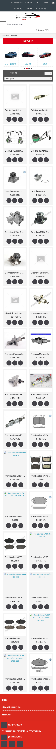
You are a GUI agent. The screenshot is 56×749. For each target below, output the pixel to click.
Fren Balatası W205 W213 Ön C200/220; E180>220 (15, 638)
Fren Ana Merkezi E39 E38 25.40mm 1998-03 (15, 354)
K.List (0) (13, 73)
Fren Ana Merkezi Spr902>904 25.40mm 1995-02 (41, 394)
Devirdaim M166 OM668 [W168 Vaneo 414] (15, 191)
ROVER (14, 35)
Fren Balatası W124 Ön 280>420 (41, 435)
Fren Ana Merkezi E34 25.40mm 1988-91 (41, 313)
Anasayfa (5, 35)
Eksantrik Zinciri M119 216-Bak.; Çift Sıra (41, 273)
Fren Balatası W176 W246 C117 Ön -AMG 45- (41, 476)
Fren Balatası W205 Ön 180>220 (41, 516)
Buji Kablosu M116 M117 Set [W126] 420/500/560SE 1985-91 (15, 110)
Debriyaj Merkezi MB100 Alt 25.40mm (41, 110)
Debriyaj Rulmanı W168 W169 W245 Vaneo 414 (15, 151)
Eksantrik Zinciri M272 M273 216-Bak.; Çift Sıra (15, 313)
